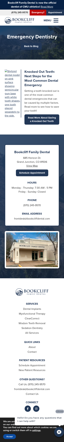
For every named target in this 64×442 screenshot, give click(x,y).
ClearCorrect (32, 318)
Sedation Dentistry (32, 328)
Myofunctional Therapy (32, 314)
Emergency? (38, 12)
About (32, 347)
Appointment (55, 12)
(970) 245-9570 (19, 12)
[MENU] (56, 20)
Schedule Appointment (32, 173)
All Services (32, 333)
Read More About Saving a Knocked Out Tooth (42, 119)
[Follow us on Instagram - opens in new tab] (36, 409)
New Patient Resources (32, 370)
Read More (47, 7)
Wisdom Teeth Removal (32, 323)
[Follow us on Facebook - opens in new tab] (28, 409)
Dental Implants (32, 309)
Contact (32, 352)
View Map (32, 166)
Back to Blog (31, 46)
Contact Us (32, 394)
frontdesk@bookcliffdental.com (32, 219)
